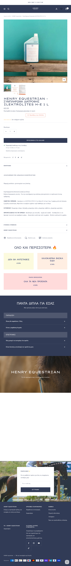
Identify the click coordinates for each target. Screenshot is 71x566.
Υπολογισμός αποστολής (22, 111)
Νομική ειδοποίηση (54, 513)
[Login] (56, 9)
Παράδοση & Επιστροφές (14, 238)
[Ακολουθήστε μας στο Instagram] (33, 543)
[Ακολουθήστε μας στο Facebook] (28, 543)
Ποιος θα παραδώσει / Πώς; (14, 321)
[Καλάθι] (66, 9)
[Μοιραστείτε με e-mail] (21, 157)
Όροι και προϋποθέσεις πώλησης (58, 520)
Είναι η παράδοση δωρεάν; (14, 327)
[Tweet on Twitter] (18, 157)
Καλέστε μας (31, 238)
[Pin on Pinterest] (15, 157)
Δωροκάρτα (29, 513)
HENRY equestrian (10, 230)
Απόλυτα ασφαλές (47, 238)
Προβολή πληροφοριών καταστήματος (15, 150)
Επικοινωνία (52, 509)
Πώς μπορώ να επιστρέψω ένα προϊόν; (17, 340)
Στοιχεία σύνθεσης (10, 225)
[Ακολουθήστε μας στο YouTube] (38, 543)
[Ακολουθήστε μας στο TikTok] (28, 548)
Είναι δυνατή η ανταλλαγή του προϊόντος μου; (20, 347)
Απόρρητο (51, 516)
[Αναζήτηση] (8, 9)
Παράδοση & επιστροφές (33, 509)
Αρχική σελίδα (7, 16)
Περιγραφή (7, 165)
